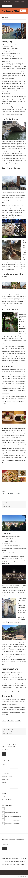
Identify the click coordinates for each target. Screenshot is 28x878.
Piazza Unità (16, 731)
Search (11, 5)
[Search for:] (14, 764)
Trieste (10, 733)
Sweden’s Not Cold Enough (7, 799)
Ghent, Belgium (4, 793)
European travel (7, 504)
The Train (3, 796)
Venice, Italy (7, 41)
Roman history (5, 733)
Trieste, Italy (7, 533)
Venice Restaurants (6, 506)
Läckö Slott (4, 782)
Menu (24, 11)
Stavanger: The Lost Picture (7, 776)
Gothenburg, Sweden (6, 785)
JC (4, 502)
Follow (4, 753)
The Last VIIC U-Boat (5, 773)
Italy (12, 504)
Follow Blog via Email (7, 742)
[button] (11, 183)
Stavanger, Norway (5, 779)
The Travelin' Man (10, 11)
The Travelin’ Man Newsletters (7, 872)
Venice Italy (16, 504)
